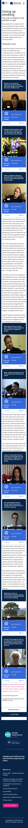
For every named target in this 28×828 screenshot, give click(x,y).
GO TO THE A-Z (10, 805)
